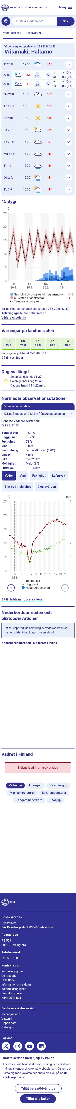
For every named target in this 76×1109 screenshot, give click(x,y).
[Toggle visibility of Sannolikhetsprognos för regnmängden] (37, 294)
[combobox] (36, 21)
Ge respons (8, 975)
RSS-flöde (8, 980)
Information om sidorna (16, 984)
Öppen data (8, 1023)
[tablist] (38, 481)
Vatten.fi (6, 1018)
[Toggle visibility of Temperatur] (31, 581)
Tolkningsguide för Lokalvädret (23, 313)
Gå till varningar (12, 357)
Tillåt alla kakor (38, 1099)
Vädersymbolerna (13, 317)
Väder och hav (12, 33)
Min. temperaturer (54, 792)
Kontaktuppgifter (12, 971)
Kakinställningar (11, 997)
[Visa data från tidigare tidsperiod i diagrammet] (11, 588)
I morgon (35, 785)
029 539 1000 (10, 958)
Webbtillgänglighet (13, 989)
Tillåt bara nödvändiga (38, 1088)
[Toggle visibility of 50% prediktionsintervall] (27, 298)
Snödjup (55, 800)
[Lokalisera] (5, 21)
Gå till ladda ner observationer (22, 599)
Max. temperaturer (22, 792)
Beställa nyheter (11, 993)
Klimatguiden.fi (10, 1014)
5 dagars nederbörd (28, 800)
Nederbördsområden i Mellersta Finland (29, 643)
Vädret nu (15, 785)
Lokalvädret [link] (33, 33)
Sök (65, 21)
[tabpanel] (38, 542)
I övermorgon (58, 785)
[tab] (9, 475)
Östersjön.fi (8, 1027)
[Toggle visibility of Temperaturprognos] (24, 301)
